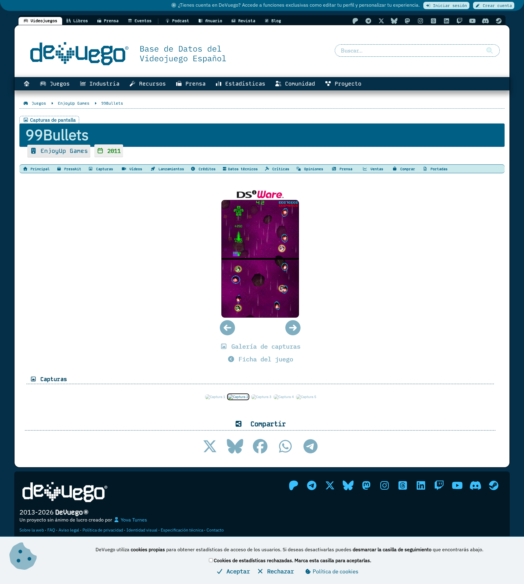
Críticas (279, 169)
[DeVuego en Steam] (498, 21)
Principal (39, 169)
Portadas (438, 169)
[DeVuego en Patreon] (355, 21)
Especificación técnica (182, 530)
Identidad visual (141, 530)
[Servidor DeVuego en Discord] (485, 21)
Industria (102, 83)
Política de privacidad (102, 530)
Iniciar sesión (449, 5)
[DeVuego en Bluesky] (394, 21)
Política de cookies (334, 571)
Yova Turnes (133, 520)
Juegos (58, 83)
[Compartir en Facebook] (260, 446)
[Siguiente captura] (293, 328)
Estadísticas (243, 83)
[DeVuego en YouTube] (472, 21)
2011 (112, 150)
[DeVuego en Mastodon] (407, 21)
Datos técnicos (243, 169)
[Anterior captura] (227, 328)
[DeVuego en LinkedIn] (446, 21)
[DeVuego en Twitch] (459, 21)
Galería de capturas (264, 346)
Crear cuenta (496, 5)
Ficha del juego (264, 359)
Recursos (151, 83)
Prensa (194, 83)
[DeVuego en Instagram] (420, 21)
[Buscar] (489, 51)
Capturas (103, 169)
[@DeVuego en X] (381, 21)
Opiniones (312, 169)
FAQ (51, 530)
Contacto (215, 530)
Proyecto (346, 83)
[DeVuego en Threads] (433, 21)
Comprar (406, 169)
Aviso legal (69, 530)
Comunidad (298, 83)
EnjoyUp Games (62, 151)
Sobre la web (31, 530)
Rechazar (279, 571)
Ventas (375, 169)
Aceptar (236, 571)
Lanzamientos (170, 169)
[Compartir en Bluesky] (235, 446)
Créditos (206, 169)
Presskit (71, 169)
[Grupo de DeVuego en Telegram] (368, 21)
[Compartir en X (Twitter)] (210, 446)
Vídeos (134, 169)
